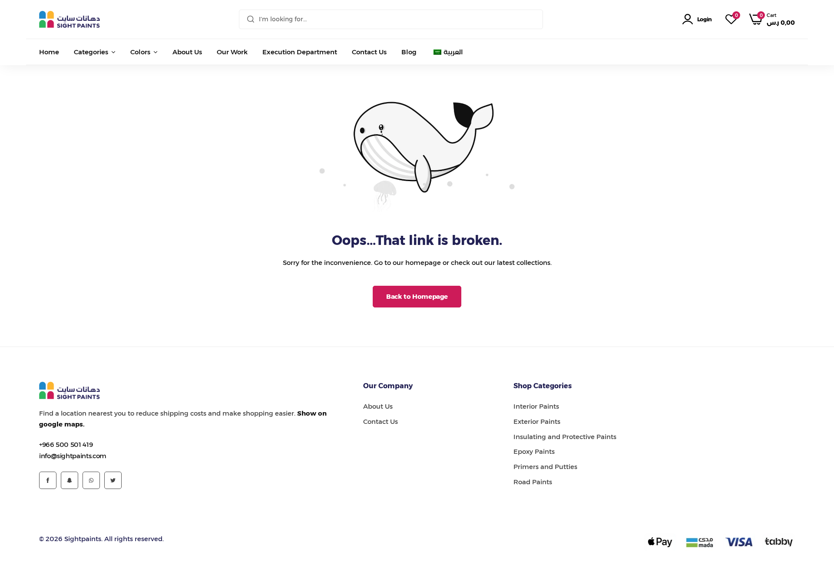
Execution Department (299, 52)
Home (49, 52)
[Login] (689, 19)
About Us (187, 52)
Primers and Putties (545, 467)
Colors (140, 52)
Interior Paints (536, 406)
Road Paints (532, 482)
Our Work (232, 52)
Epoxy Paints (534, 452)
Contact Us (369, 52)
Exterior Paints (536, 422)
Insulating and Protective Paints (564, 437)
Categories (91, 52)
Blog (409, 52)
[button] (731, 19)
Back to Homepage (417, 296)
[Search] (250, 19)
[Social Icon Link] (47, 480)
